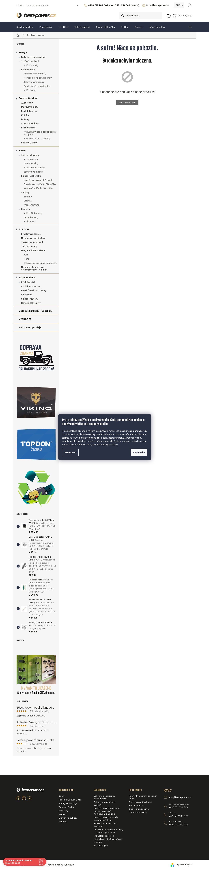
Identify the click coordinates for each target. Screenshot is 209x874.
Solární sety (29, 90)
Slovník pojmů (101, 845)
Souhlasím (139, 452)
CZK (178, 5)
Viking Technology (68, 803)
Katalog (63, 821)
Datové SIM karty (31, 303)
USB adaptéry (31, 163)
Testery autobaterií (32, 242)
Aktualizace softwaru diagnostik (40, 263)
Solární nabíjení (30, 61)
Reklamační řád (136, 805)
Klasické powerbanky (35, 73)
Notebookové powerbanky (38, 77)
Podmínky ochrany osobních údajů (143, 797)
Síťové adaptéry (30, 155)
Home (22, 150)
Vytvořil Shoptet (185, 864)
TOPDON (24, 229)
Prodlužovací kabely (34, 167)
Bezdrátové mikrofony (33, 290)
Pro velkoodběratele (104, 836)
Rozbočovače (31, 159)
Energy (23, 52)
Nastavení (70, 452)
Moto (26, 258)
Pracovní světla (31, 204)
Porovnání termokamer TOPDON (105, 824)
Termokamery (31, 217)
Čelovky (28, 200)
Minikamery (30, 221)
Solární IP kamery (33, 213)
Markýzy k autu (29, 107)
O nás (20, 5)
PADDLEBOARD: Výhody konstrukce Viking (106, 818)
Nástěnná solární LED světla (38, 180)
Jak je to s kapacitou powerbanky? (104, 797)
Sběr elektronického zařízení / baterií (108, 840)
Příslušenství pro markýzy (37, 138)
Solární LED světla (31, 176)
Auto (26, 254)
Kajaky (25, 115)
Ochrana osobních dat (140, 802)
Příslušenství (28, 127)
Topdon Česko (66, 807)
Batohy (25, 119)
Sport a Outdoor (28, 98)
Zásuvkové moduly (33, 171)
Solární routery (29, 298)
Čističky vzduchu (30, 286)
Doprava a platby (138, 812)
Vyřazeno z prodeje (30, 327)
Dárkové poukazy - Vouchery (35, 310)
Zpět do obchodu (127, 102)
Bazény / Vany (29, 142)
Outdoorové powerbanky (37, 86)
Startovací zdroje (31, 234)
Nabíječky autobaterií (33, 238)
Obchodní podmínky (139, 809)
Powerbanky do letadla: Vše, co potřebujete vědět (108, 831)
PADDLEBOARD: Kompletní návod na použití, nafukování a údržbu (107, 811)
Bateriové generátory (33, 57)
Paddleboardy (29, 111)
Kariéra (62, 814)
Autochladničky (30, 123)
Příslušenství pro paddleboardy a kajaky (40, 133)
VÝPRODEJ (25, 319)
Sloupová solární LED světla (38, 188)
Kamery (25, 209)
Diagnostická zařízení (33, 250)
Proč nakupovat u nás (38, 5)
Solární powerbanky (34, 82)
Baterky (28, 196)
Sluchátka (26, 294)
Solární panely (31, 65)
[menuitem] (24, 27)
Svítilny (25, 192)
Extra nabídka (27, 277)
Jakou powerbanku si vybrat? (105, 803)
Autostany (27, 102)
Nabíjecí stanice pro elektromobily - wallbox (34, 268)
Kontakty (63, 810)
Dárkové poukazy (68, 818)
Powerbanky (28, 69)
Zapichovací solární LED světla (40, 184)
